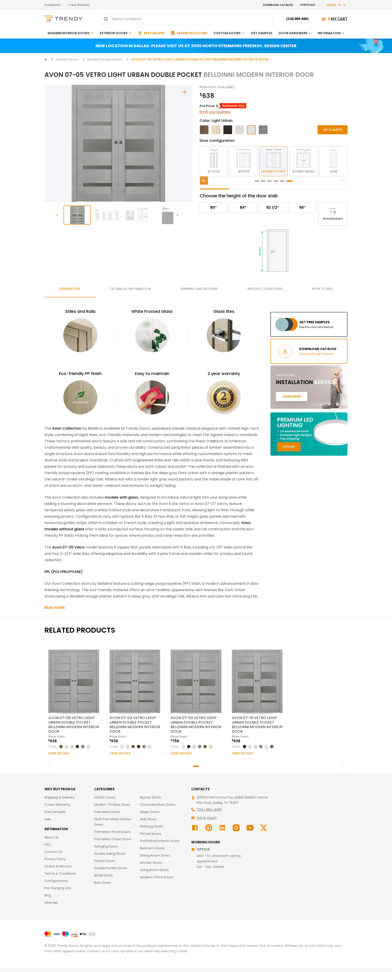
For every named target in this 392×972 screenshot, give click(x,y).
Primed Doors (150, 833)
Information (329, 33)
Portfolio (307, 5)
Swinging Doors (106, 846)
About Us (51, 837)
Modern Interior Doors (69, 33)
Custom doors (227, 33)
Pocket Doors (104, 861)
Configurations (56, 881)
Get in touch (207, 817)
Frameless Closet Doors (112, 839)
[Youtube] (250, 827)
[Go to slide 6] (289, 181)
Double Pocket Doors (104, 59)
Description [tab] (69, 288)
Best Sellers (154, 33)
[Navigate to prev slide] (50, 143)
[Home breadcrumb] (45, 59)
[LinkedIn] (223, 827)
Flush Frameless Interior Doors (112, 822)
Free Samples (55, 812)
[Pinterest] (209, 827)
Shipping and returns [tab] (199, 288)
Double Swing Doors (109, 853)
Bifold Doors (103, 875)
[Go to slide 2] (107, 215)
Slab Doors (148, 819)
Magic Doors (149, 812)
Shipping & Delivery (59, 797)
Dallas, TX (334, 5)
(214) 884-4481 (297, 19)
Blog (47, 895)
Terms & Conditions (60, 873)
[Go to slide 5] (282, 181)
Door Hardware (293, 33)
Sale (47, 819)
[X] (264, 827)
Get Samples (261, 33)
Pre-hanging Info (57, 888)
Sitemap (51, 902)
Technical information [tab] (130, 288)
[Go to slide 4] (167, 215)
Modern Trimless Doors (112, 804)
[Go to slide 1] (77, 215)
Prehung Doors (151, 826)
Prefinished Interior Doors (159, 841)
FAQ (47, 844)
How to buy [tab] (322, 288)
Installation (52, 5)
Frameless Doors (107, 812)
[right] (343, 180)
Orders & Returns (57, 866)
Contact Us (53, 852)
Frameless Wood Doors (112, 832)
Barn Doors (102, 882)
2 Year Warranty (79, 5)
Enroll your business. (215, 112)
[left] (204, 180)
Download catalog (278, 5)
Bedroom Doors (152, 848)
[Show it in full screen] (118, 143)
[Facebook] (195, 827)
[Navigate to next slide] (186, 143)
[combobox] (187, 19)
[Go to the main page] (63, 19)
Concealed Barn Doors (157, 804)
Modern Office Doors (156, 877)
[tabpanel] (152, 459)
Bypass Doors (150, 797)
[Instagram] (237, 827)
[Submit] (106, 19)
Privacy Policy (55, 859)
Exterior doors (114, 33)
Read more (54, 607)
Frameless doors (192, 33)
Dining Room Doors (155, 855)
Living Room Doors (154, 870)
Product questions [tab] (264, 288)
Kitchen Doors (151, 862)
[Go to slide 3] (137, 215)
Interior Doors (67, 59)
